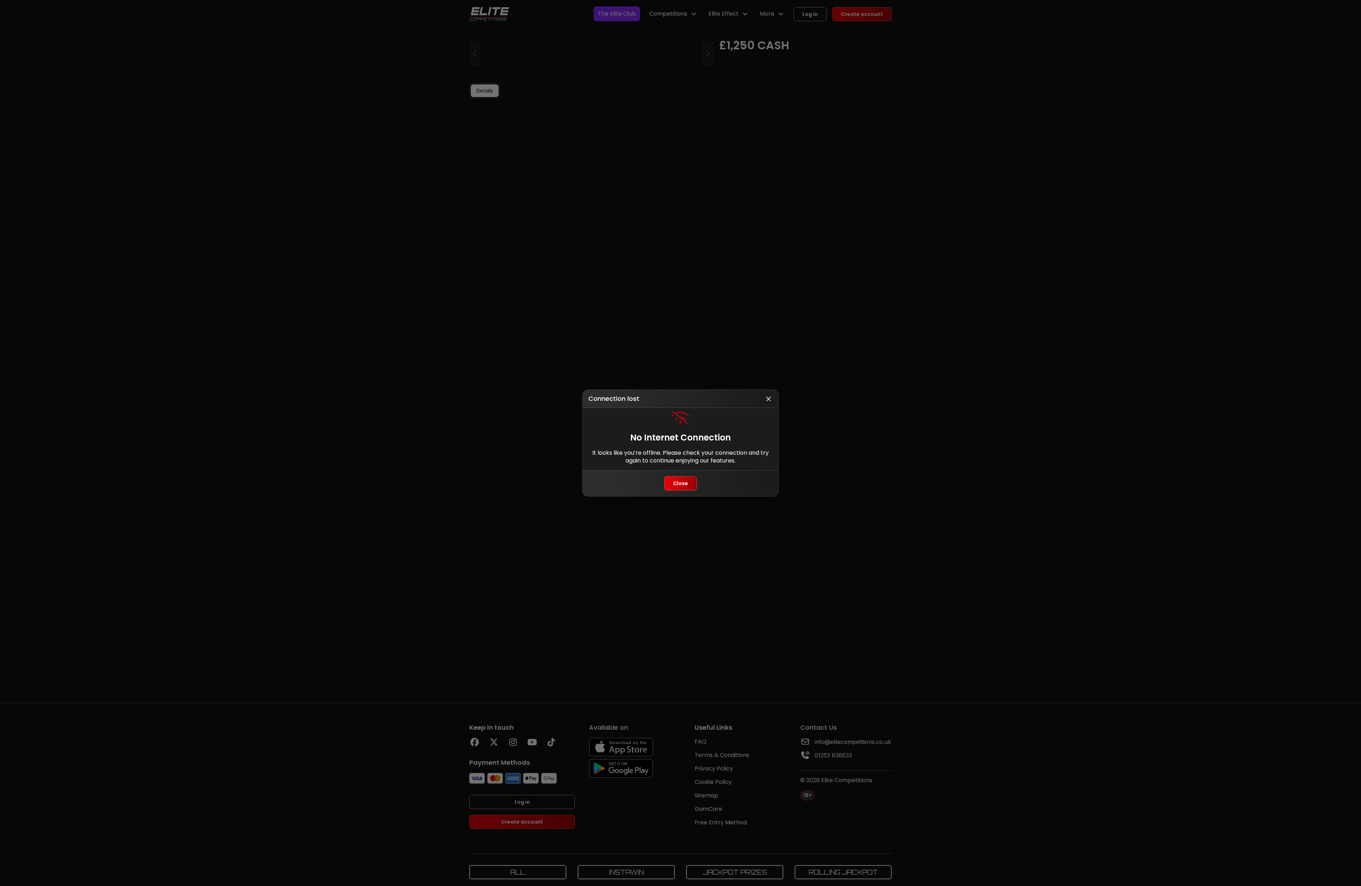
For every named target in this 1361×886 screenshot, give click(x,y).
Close (680, 483)
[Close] (768, 398)
